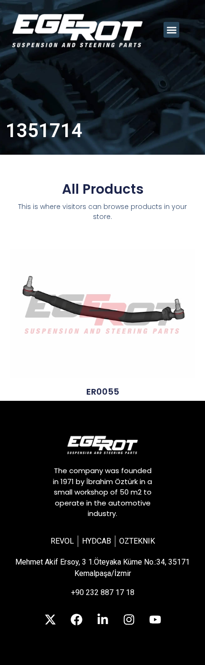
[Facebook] (76, 620)
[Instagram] (129, 620)
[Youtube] (155, 620)
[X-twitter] (50, 620)
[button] (171, 30)
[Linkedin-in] (102, 620)
